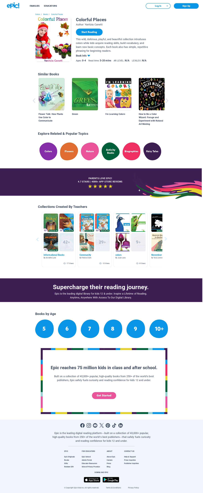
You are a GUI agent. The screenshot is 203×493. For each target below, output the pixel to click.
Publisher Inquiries (131, 463)
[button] (59, 239)
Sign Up (186, 5)
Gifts (66, 463)
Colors (37, 14)
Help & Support (130, 457)
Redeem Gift (69, 467)
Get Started (104, 395)
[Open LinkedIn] (120, 425)
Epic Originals (69, 457)
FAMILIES (34, 5)
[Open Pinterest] (108, 425)
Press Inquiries (130, 460)
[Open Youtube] (95, 425)
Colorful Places (57, 14)
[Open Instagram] (89, 425)
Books (45, 14)
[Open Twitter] (101, 425)
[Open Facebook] (82, 425)
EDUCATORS (50, 5)
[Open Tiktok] (114, 425)
